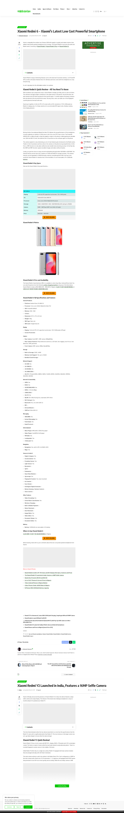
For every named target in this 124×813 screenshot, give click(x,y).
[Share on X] (95, 36)
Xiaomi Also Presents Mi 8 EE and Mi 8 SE (36, 578)
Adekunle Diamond (23, 35)
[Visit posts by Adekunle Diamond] (19, 649)
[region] (18, 802)
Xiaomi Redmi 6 (57, 634)
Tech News (90, 121)
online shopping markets (51, 285)
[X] (99, 137)
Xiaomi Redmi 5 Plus (51, 46)
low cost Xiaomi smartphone (35, 634)
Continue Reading (62, 786)
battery (25, 159)
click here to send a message (45, 654)
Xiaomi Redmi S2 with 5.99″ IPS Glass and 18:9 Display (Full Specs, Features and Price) (48, 572)
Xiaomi (44, 634)
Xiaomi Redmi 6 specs (28, 636)
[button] (94, 11)
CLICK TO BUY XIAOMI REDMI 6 (64, 287)
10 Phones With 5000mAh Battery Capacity (37, 588)
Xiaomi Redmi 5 (41, 46)
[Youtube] (86, 148)
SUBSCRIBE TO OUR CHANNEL (69, 811)
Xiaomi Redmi (49, 634)
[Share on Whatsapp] (98, 36)
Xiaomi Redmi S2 (64, 46)
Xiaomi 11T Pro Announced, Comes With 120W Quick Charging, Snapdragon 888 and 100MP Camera (50, 615)
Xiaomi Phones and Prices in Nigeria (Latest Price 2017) (39, 627)
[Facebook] (72, 649)
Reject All (19, 807)
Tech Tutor (90, 128)
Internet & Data (91, 113)
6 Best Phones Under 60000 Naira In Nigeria (37, 585)
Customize (9, 807)
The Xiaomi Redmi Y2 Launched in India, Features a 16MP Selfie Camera (44, 575)
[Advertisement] (62, 20)
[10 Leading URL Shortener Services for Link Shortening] (83, 112)
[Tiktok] (99, 148)
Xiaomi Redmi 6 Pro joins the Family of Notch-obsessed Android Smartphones (44, 625)
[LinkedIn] (100, 804)
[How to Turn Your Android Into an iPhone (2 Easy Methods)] (83, 126)
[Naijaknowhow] (24, 11)
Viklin (20, 690)
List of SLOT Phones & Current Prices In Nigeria (38, 580)
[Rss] (105, 804)
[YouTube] (94, 804)
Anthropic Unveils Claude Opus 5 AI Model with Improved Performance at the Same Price (96, 118)
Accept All (28, 807)
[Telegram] (86, 153)
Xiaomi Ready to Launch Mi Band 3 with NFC (36, 618)
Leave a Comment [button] (69, 674)
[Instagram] (74, 649)
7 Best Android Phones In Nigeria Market (36, 583)
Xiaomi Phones (22, 27)
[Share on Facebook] (93, 36)
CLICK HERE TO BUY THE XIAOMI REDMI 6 (34, 534)
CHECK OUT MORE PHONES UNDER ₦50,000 (35, 289)
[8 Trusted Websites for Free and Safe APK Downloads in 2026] (83, 105)
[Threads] (103, 804)
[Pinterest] (86, 142)
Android (89, 106)
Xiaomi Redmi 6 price (66, 634)
